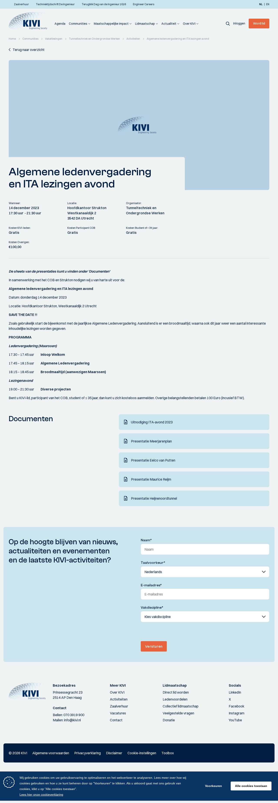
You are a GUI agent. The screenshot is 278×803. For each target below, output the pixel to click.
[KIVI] (30, 20)
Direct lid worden (176, 692)
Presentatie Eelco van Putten (153, 460)
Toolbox (167, 753)
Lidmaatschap (145, 24)
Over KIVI (189, 24)
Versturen (153, 646)
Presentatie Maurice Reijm (151, 479)
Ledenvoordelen (175, 699)
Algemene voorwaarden (50, 753)
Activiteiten (118, 699)
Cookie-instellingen (141, 753)
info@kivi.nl (72, 720)
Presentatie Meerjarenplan (151, 441)
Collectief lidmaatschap (181, 706)
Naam (146, 540)
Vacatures (118, 713)
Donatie (169, 720)
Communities (78, 24)
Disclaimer (114, 753)
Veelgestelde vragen (178, 713)
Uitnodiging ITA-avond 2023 (152, 422)
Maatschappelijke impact (111, 24)
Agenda (60, 24)
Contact (116, 720)
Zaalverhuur (119, 706)
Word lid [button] (259, 23)
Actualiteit (168, 24)
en (267, 4)
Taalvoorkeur (153, 563)
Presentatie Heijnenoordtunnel (154, 498)
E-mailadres (151, 585)
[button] (228, 23)
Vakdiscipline (152, 608)
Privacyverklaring (87, 753)
